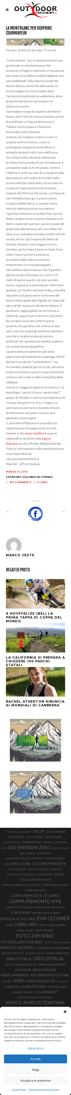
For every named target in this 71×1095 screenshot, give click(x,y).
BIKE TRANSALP (27, 853)
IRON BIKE (7, 981)
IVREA (19, 980)
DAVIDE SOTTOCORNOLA (19, 907)
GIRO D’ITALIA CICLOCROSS (21, 964)
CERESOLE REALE (55, 858)
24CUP (38, 831)
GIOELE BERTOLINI (58, 953)
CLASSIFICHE (44, 874)
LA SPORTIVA (11, 986)
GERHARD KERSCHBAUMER (54, 947)
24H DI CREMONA (55, 831)
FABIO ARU (26, 924)
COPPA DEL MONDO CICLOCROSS (21, 885)
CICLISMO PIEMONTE (49, 864)
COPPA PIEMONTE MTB (35, 901)
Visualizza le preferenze (35, 1080)
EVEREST (9, 925)
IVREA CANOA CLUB (41, 981)
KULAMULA (62, 981)
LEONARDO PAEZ (57, 987)
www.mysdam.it (36, 433)
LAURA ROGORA (33, 986)
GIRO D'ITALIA (19, 958)
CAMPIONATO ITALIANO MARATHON (24, 858)
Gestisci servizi (35, 1047)
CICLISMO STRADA (17, 869)
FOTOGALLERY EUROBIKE (22, 942)
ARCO (4, 848)
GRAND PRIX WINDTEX (51, 964)
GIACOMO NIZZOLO (12, 953)
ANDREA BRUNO (31, 842)
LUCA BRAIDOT (46, 992)
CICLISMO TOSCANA (38, 869)
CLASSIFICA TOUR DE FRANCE (20, 874)
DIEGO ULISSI (58, 907)
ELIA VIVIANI (21, 912)
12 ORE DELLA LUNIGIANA (18, 832)
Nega (35, 1069)
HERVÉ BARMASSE (15, 975)
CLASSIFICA (56, 869)
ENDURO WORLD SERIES (46, 913)
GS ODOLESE (22, 969)
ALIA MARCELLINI (12, 842)
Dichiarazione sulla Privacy (44, 1089)
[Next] (54, 511)
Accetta (35, 1059)
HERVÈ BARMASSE (44, 969)
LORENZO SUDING (22, 992)
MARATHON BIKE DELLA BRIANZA (35, 997)
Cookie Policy (19, 1089)
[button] (65, 1012)
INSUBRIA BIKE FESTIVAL (49, 975)
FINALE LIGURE (24, 930)
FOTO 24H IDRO (35, 935)
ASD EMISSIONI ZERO (29, 847)
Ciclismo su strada (37, 476)
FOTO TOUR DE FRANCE (56, 942)
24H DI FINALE (16, 837)
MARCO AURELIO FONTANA (35, 1002)
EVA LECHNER (53, 918)
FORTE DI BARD (44, 930)
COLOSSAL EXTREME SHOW (35, 879)
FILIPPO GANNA (56, 925)
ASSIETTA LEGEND (60, 848)
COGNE (59, 874)
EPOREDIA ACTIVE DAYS (18, 919)
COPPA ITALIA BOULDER (55, 885)
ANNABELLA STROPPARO (55, 842)
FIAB (41, 925)
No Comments (20, 482)
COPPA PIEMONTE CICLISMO (35, 895)
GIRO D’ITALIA (48, 958)
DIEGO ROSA (42, 907)
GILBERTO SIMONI (35, 953)
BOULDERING (43, 853)
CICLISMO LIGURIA (17, 864)
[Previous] (16, 511)
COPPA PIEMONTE (35, 890)
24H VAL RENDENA (34, 837)
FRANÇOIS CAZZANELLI (18, 947)
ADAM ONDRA (53, 837)
